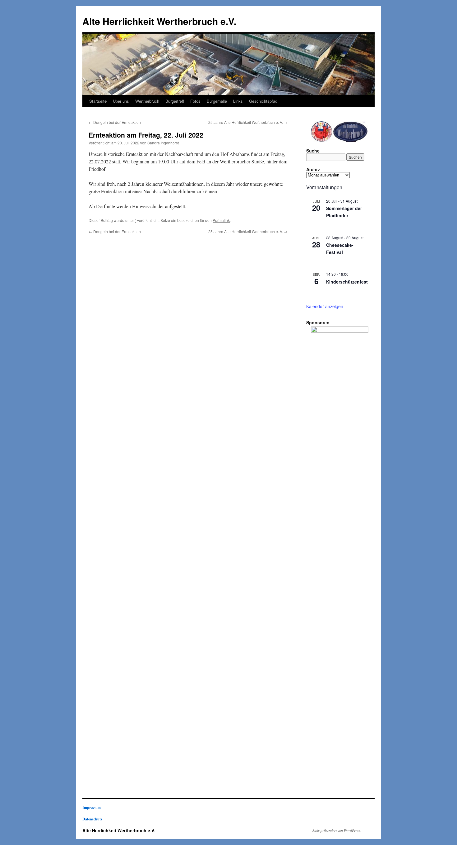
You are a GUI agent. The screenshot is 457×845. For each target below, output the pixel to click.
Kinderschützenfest (347, 282)
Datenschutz (92, 819)
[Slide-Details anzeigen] (339, 559)
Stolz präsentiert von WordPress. (336, 830)
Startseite (98, 101)
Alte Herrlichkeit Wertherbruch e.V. (159, 21)
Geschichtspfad (263, 101)
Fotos (195, 101)
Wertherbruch (147, 101)
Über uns (121, 101)
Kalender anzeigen (324, 306)
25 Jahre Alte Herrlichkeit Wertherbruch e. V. (248, 122)
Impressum (91, 807)
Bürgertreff (174, 101)
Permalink (221, 220)
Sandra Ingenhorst (163, 142)
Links (238, 101)
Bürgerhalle (217, 101)
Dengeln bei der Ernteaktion (115, 122)
